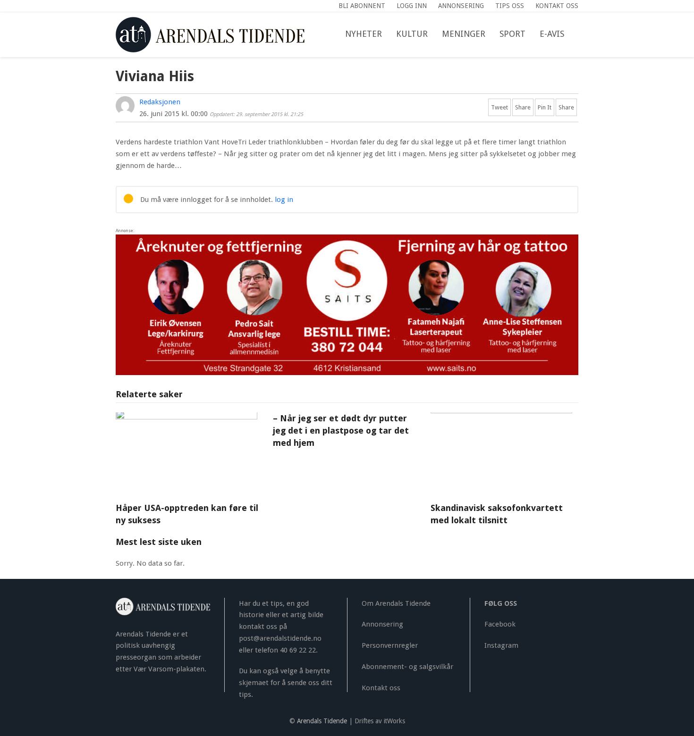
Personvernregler (390, 645)
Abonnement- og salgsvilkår (407, 666)
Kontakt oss (381, 688)
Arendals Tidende (322, 721)
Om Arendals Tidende (396, 603)
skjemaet (254, 682)
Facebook (500, 624)
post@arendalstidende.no (280, 638)
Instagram (501, 645)
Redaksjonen (159, 102)
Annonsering (382, 624)
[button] (578, 34)
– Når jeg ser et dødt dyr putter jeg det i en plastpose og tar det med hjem (341, 430)
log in (284, 199)
